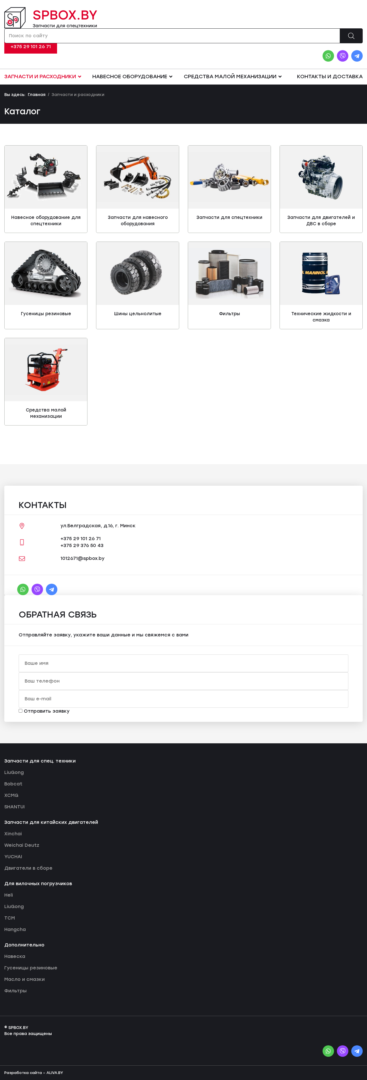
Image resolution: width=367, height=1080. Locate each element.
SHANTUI (14, 806)
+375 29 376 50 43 (82, 545)
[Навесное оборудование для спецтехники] (46, 177)
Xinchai (13, 833)
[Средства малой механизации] (46, 369)
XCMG (11, 795)
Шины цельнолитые (137, 313)
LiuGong (14, 772)
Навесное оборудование (129, 76)
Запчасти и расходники (40, 76)
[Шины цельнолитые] (137, 273)
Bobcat (13, 784)
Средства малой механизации (230, 76)
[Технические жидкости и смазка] (321, 273)
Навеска (14, 956)
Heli (8, 895)
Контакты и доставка (330, 76)
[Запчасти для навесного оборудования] (137, 177)
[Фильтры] (229, 273)
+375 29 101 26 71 (31, 46)
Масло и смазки (24, 979)
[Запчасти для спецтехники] (229, 177)
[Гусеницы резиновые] (46, 273)
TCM (9, 918)
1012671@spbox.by (82, 558)
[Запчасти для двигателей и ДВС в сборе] (321, 177)
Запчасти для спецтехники (229, 217)
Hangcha (15, 929)
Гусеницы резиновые (46, 313)
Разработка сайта (23, 1073)
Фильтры (229, 313)
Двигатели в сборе (28, 868)
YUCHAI (13, 856)
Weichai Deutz (21, 845)
